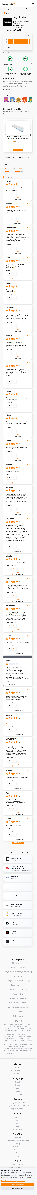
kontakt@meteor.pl (19, 25)
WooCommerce (18, 1088)
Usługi (18, 1120)
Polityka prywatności (18, 1109)
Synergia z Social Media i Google (18, 981)
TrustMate (6, 8)
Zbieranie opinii (17, 963)
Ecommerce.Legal (18, 1071)
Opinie (8, 157)
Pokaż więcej (18, 842)
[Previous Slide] (5, 135)
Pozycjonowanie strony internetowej (18, 972)
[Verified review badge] (27, 181)
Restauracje (17, 1126)
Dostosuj (18, 1192)
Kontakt (18, 1138)
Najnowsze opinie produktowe (20, 157)
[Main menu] (33, 3)
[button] (12, 13)
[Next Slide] (30, 135)
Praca (18, 1153)
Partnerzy (18, 1150)
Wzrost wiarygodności (17, 1003)
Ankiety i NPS (18, 994)
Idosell (17, 1091)
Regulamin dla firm (18, 1103)
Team (18, 1156)
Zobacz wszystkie (8, 1053)
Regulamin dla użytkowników (18, 1106)
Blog (18, 1144)
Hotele (17, 1123)
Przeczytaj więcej (7, 89)
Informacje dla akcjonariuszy (18, 1141)
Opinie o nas (17, 1147)
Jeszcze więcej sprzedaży (18, 1007)
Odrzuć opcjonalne (17, 1188)
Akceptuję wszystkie (18, 1184)
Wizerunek (18, 976)
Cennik (17, 1068)
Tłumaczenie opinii (18, 985)
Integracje (18, 1012)
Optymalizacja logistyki (18, 998)
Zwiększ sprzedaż (18, 967)
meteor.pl (17, 23)
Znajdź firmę (18, 1129)
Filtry (6, 164)
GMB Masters (18, 1016)
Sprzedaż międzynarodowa (17, 990)
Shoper (18, 1085)
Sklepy (13, 8)
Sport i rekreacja (22, 8)
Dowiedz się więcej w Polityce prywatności (13, 1181)
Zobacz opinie (18, 150)
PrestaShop (17, 1094)
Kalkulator (18, 1074)
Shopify (18, 1082)
